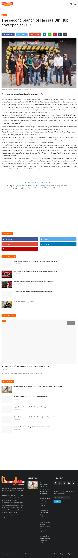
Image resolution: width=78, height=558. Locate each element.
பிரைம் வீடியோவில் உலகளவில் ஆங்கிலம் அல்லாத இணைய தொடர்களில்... (35, 417)
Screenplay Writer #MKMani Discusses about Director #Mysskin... (36, 271)
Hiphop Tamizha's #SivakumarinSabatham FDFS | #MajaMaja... (34, 281)
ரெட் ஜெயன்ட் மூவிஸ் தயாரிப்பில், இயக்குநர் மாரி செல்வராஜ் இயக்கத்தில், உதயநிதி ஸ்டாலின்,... (22, 187)
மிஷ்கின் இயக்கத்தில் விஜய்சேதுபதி (24, 301)
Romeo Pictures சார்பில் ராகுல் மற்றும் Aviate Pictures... (31, 397)
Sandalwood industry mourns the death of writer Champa (33, 291)
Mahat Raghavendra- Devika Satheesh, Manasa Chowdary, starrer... (36, 261)
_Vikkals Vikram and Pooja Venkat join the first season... (32, 427)
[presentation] (69, 42)
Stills (8, 11)
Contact (54, 554)
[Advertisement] (39, 214)
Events (12, 11)
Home (3, 11)
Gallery (60, 554)
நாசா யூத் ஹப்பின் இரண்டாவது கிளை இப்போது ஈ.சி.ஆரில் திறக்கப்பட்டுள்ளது (56, 187)
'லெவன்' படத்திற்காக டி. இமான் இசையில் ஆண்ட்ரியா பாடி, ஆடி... (23, 366)
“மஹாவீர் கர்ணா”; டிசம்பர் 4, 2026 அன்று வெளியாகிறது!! (30, 407)
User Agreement (70, 554)
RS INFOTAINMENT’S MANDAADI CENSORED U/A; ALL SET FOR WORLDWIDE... (39, 387)
